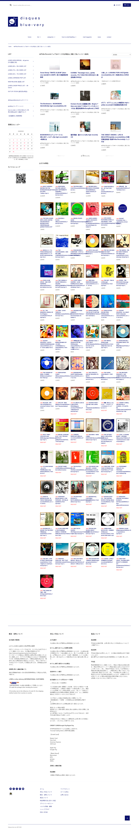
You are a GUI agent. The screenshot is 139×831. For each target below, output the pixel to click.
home (29, 37)
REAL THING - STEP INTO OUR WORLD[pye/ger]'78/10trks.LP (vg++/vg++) (47, 437)
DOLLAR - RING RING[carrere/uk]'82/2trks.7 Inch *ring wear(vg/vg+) (62, 404)
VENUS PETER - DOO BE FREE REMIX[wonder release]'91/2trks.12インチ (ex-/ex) (107, 314)
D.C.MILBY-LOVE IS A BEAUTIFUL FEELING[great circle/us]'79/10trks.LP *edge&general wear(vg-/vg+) (77, 407)
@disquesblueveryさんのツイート (18, 100)
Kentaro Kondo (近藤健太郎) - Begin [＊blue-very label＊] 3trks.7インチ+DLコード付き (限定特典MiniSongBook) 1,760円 (85, 106)
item (127, 5)
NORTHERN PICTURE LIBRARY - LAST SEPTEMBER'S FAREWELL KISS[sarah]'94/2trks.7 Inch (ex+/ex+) (61, 191)
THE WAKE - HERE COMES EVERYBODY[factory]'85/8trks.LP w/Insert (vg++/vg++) (92, 437)
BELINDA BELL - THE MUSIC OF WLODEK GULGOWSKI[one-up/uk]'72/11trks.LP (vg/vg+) (92, 190)
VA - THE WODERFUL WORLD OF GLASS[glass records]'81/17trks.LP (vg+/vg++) (46, 314)
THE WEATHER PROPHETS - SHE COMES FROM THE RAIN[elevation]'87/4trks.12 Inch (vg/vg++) (123, 376)
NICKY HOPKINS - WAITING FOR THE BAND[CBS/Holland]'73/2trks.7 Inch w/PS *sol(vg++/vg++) (47, 190)
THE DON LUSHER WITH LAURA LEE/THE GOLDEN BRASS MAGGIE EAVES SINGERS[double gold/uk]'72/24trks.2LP (46, 223)
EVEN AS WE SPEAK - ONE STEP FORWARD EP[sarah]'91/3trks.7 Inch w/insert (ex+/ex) (46, 284)
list (38, 37)
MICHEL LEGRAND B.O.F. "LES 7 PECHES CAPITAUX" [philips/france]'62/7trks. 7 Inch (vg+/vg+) (62, 438)
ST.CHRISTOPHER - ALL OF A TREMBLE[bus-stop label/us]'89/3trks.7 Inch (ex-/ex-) (46, 470)
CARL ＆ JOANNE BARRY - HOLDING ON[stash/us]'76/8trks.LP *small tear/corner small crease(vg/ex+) (123, 438)
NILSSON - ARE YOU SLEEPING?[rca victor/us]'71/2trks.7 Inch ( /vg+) (47, 405)
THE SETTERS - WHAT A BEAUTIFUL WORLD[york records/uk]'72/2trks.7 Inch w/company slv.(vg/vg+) (107, 439)
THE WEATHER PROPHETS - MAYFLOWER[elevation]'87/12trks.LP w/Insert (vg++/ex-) (77, 499)
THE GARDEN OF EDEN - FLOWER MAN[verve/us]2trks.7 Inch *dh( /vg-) (46, 375)
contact (109, 37)
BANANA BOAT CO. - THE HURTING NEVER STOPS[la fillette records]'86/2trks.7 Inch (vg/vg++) (107, 500)
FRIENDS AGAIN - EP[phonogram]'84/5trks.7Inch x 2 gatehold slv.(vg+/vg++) (123, 531)
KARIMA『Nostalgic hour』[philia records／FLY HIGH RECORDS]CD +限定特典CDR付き (84, 75)
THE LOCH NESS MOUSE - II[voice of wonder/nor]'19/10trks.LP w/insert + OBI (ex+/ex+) (77, 561)
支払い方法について (46, 792)
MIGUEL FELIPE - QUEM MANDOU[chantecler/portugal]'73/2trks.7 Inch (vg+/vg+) (77, 221)
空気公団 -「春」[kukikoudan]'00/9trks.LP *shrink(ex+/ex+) (123, 188)
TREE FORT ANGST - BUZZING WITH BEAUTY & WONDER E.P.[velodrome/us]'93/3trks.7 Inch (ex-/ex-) (123, 563)
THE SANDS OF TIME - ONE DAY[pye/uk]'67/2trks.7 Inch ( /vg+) (46, 593)
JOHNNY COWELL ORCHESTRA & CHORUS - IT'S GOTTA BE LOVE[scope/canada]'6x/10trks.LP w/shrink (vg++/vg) (123, 407)
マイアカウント (65, 789)
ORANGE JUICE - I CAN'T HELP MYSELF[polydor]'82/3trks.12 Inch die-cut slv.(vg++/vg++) (92, 344)
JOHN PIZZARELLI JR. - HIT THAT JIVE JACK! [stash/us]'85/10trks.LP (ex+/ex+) (107, 190)
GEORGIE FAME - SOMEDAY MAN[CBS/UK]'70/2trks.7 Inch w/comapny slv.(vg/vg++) (77, 314)
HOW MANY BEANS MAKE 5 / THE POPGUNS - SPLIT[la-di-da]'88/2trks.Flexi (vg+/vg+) (61, 500)
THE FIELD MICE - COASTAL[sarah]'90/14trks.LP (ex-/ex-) (77, 188)
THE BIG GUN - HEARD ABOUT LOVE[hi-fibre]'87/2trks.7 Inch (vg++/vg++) (92, 531)
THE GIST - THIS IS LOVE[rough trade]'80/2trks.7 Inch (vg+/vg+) (107, 283)
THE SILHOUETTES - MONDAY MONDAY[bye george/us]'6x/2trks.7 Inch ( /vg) (92, 561)
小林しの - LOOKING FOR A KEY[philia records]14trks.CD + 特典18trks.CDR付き (115, 75)
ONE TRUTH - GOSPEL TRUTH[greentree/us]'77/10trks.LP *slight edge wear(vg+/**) (77, 531)
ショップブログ (44, 809)
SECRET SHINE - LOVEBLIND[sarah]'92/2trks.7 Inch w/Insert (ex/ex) (62, 468)
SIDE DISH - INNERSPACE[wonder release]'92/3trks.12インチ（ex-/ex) (92, 283)
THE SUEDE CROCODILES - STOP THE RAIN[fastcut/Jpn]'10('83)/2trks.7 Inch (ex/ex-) (107, 376)
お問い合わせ (64, 795)
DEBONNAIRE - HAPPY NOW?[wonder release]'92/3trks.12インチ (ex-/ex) (77, 375)
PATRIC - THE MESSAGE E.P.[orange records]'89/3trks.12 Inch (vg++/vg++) (122, 283)
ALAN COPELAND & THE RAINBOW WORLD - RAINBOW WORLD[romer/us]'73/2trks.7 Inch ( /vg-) (62, 532)
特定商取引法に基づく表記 (48, 800)
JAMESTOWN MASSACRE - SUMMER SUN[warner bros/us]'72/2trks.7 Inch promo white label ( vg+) (107, 532)
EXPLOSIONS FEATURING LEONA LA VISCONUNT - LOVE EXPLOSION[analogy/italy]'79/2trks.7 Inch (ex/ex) (107, 222)
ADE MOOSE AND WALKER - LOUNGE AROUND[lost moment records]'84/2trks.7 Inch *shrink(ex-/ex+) (92, 470)
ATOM (46, 812)
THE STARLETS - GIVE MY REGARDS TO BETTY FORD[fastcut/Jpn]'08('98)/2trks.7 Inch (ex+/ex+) (92, 376)
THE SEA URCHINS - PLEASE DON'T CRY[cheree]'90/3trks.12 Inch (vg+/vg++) (107, 253)
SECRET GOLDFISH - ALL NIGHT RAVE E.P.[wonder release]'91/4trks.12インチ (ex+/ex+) (122, 314)
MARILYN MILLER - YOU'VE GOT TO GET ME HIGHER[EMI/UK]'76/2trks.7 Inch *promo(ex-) (92, 313)
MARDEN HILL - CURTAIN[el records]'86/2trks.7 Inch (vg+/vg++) (92, 499)
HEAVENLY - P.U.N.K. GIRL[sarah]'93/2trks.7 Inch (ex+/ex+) (61, 221)
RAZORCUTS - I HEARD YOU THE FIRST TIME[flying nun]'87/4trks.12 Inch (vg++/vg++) (46, 532)
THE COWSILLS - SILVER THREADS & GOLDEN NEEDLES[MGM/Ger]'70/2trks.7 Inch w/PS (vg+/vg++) (62, 284)
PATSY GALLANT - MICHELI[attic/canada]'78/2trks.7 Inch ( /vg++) (92, 252)
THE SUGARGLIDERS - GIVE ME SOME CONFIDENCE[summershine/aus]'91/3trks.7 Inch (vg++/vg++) (62, 254)
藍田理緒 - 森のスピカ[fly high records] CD (84, 136)
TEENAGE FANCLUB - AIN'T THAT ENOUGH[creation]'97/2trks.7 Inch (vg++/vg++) (62, 561)
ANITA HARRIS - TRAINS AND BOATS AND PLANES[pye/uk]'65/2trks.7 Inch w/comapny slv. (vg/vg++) (92, 223)
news (99, 37)
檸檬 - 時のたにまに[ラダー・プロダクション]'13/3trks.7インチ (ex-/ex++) (107, 405)
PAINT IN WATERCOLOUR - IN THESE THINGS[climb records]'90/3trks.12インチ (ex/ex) (46, 500)
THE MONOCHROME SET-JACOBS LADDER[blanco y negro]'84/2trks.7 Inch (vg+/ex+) (61, 345)
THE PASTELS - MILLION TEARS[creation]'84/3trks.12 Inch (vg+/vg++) (77, 469)
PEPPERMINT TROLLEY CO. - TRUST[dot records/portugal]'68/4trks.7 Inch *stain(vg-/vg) (123, 470)
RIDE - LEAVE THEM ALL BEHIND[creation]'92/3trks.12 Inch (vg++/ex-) (62, 313)
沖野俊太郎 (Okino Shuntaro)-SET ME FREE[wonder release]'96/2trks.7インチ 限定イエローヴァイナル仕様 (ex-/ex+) (77, 345)
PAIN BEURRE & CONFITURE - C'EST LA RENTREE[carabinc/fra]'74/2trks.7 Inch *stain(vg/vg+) (77, 253)
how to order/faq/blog (68, 37)
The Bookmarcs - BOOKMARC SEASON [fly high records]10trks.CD (53, 105)
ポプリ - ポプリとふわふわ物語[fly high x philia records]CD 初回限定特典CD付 (115, 104)
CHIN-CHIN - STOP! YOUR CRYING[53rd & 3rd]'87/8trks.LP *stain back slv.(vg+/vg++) (107, 469)
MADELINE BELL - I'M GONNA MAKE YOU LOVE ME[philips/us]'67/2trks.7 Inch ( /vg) (123, 344)
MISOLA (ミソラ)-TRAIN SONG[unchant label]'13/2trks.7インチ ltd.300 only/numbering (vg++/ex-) (46, 254)
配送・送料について (46, 795)
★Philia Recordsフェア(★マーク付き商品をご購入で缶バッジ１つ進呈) (32, 46)
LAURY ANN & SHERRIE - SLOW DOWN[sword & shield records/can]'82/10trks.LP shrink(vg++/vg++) (77, 284)
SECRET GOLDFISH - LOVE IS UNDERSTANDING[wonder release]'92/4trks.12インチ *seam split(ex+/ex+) (47, 344)
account (118, 5)
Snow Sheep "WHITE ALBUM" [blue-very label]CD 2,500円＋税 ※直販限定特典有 (54, 75)
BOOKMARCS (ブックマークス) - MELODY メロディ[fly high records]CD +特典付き (54, 137)
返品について (44, 797)
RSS (41, 812)
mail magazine (87, 37)
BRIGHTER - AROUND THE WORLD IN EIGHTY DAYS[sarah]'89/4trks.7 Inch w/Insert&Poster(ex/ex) (122, 501)
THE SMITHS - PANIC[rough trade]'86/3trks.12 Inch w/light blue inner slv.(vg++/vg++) (107, 344)
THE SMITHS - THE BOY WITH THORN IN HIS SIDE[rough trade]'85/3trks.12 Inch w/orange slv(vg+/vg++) (122, 254)
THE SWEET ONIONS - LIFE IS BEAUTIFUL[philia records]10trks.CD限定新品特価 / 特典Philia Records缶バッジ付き (115, 138)
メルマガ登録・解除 (46, 806)
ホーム (42, 789)
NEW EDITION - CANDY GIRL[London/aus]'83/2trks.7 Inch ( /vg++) (62, 375)
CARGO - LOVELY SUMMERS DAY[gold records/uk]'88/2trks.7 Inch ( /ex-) (107, 561)
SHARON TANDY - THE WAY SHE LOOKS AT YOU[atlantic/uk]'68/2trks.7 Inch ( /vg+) (92, 406)
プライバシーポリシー (46, 803)
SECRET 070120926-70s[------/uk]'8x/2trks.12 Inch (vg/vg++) (122, 221)
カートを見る (64, 792)
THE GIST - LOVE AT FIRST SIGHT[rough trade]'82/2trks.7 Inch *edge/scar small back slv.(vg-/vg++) (46, 562)
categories (50, 37)
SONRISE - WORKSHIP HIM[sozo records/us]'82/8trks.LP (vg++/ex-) (77, 437)
